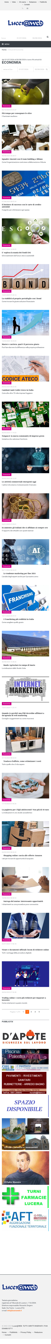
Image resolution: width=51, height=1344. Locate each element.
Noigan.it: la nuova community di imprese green (23, 436)
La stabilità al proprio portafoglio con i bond (21, 298)
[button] (23, 8)
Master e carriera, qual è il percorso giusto (20, 344)
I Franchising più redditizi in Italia (18, 619)
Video (14, 2)
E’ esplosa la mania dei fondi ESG (16, 253)
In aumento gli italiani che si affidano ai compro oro (25, 528)
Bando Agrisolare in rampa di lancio (19, 665)
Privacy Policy (26, 1332)
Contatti (27, 4)
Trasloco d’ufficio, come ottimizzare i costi (22, 761)
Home (6, 2)
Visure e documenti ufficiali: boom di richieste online (25, 950)
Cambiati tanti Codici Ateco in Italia (17, 390)
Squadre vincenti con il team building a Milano (22, 159)
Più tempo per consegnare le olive (17, 113)
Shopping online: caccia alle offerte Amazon (22, 855)
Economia (6, 106)
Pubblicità (43, 2)
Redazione (33, 2)
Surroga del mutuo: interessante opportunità (23, 901)
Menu (6, 44)
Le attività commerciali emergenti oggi (19, 482)
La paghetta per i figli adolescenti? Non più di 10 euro (25, 810)
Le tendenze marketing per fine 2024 (19, 573)
